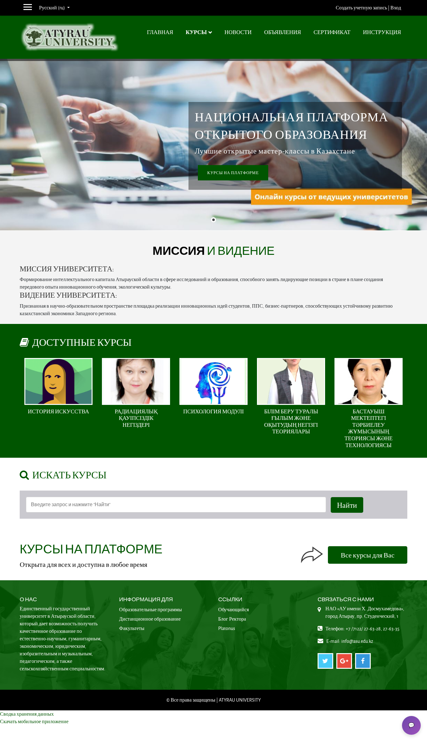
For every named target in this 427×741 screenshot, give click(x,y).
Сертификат (332, 32)
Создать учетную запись (361, 7)
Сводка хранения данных (27, 714)
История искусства (58, 411)
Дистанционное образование (150, 619)
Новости (238, 32)
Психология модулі (213, 411)
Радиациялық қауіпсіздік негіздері (136, 418)
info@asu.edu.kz (357, 641)
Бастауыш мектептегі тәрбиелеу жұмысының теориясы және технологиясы (368, 428)
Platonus (226, 628)
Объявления (282, 32)
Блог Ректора (232, 619)
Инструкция (382, 32)
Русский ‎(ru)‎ (52, 7)
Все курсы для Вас (367, 555)
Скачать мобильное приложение (34, 721)
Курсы (196, 32)
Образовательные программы (150, 609)
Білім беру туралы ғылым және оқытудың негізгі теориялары (291, 421)
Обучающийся (233, 609)
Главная (160, 32)
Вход (395, 7)
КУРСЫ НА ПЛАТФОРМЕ (233, 172)
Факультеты (131, 628)
